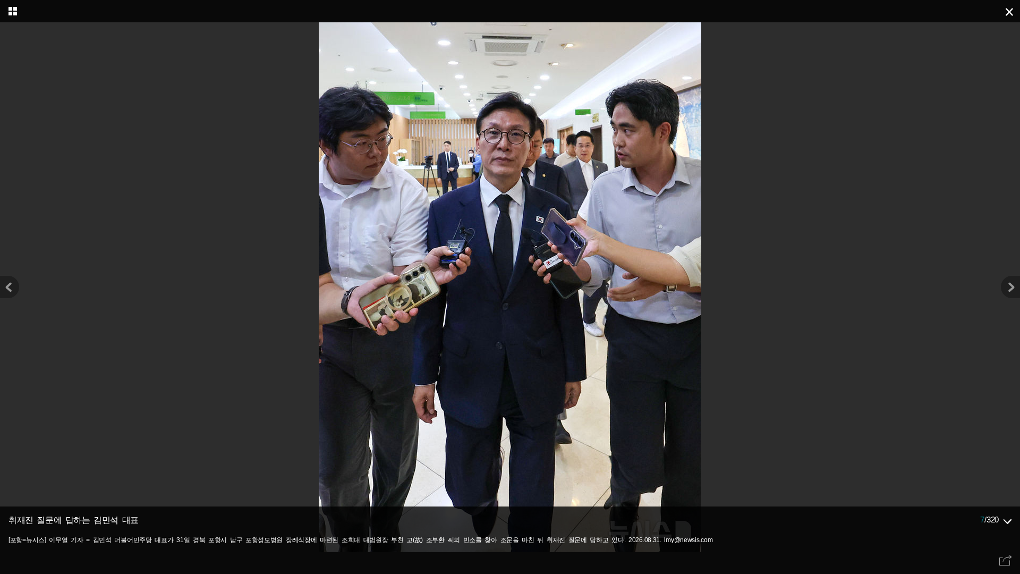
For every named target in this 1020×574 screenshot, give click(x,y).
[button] (1010, 287)
